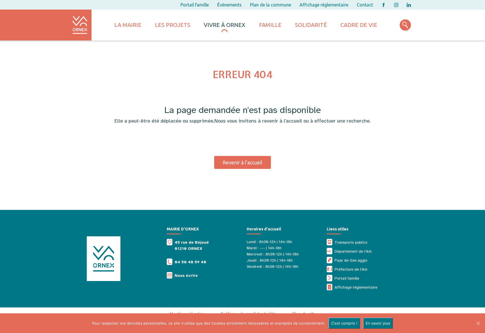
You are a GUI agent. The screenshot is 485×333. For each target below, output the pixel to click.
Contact (365, 4)
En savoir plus (378, 323)
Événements (229, 4)
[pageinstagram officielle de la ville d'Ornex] (396, 5)
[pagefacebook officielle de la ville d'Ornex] (383, 5)
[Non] (478, 323)
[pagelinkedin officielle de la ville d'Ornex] (409, 5)
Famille (270, 25)
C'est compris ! (344, 323)
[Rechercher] (405, 25)
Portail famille (194, 4)
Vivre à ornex (224, 25)
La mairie (127, 25)
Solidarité (311, 25)
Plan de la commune (270, 4)
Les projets (172, 25)
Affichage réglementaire (323, 4)
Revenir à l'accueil (242, 162)
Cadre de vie (358, 25)
